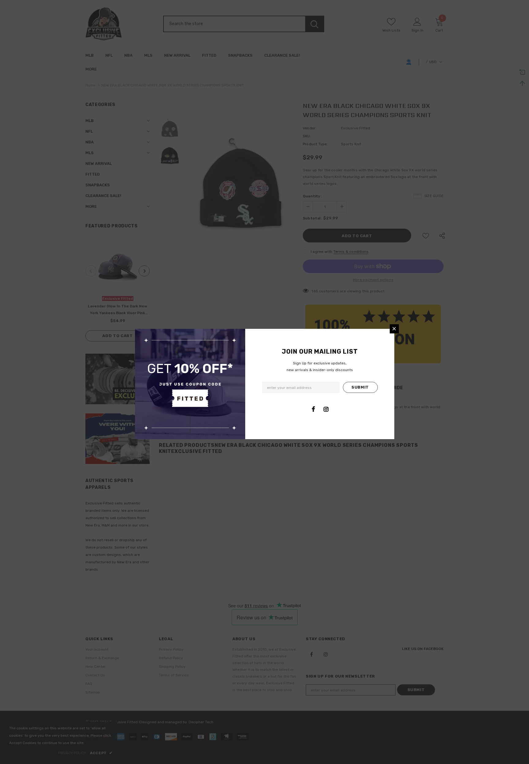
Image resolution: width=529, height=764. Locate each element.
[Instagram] (326, 409)
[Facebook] (313, 409)
